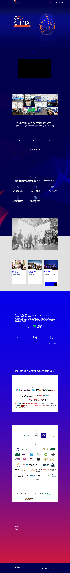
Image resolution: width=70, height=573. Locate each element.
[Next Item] (56, 104)
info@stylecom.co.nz (17, 567)
